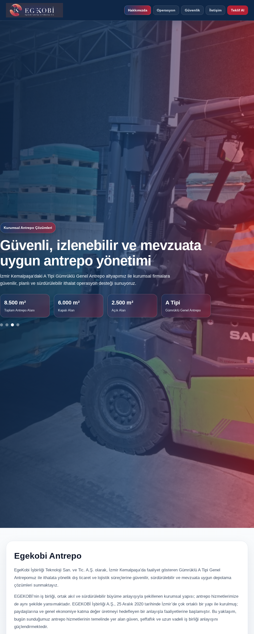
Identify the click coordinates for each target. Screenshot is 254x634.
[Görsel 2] (6, 324)
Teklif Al (237, 10)
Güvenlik (192, 10)
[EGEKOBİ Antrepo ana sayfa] (34, 10)
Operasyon (166, 10)
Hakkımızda (137, 10)
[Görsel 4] (17, 324)
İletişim (215, 10)
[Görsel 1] (1, 324)
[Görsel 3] (12, 324)
